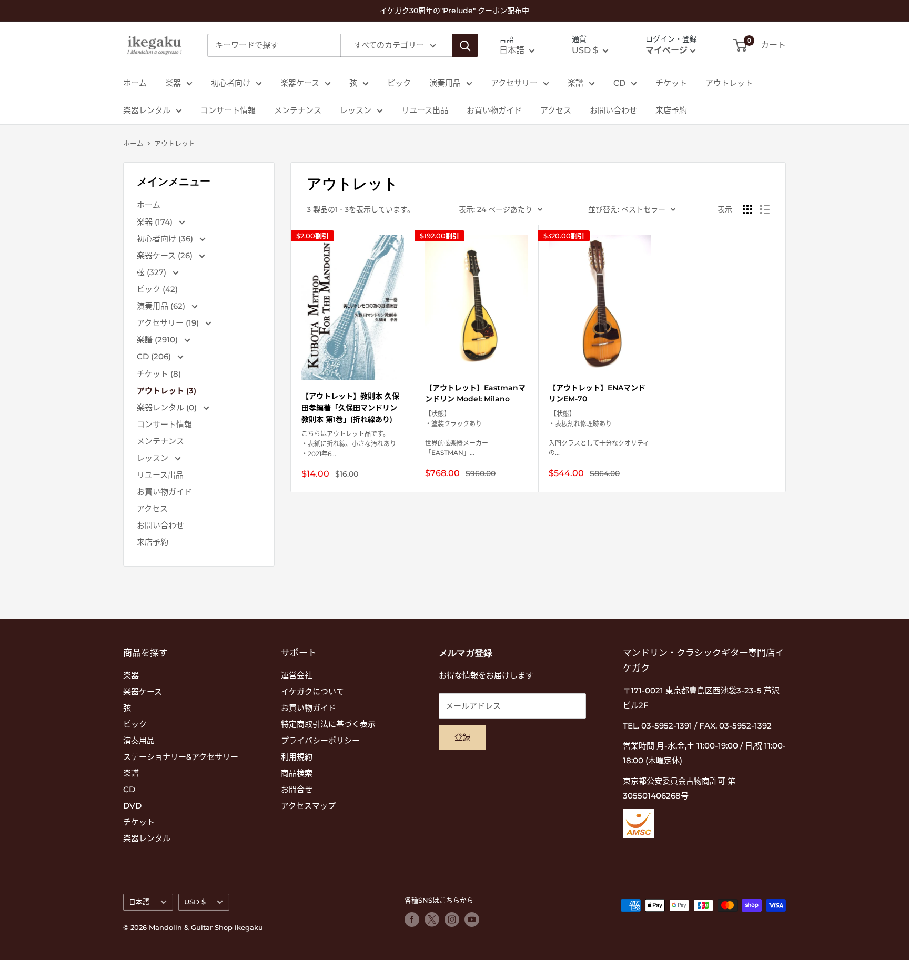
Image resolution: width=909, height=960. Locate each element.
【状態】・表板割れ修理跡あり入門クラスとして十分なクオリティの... (599, 433)
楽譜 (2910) (158, 340)
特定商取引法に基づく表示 (328, 724)
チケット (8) (159, 374)
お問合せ (296, 789)
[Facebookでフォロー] (412, 919)
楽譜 (575, 83)
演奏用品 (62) (162, 306)
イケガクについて (312, 691)
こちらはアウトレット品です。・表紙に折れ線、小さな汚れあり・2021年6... (348, 443)
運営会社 (296, 675)
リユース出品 (424, 110)
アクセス (555, 110)
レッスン (355, 110)
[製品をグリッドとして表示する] (747, 209)
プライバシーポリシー (320, 740)
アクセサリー (514, 83)
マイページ (666, 50)
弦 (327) (152, 272)
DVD (132, 806)
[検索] (465, 45)
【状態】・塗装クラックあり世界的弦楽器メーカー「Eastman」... (456, 433)
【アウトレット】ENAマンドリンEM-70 (597, 393)
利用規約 (296, 757)
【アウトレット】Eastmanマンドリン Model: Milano (475, 393)
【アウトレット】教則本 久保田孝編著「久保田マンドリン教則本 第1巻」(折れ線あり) (350, 407)
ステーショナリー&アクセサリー (180, 757)
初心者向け (230, 83)
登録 (462, 737)
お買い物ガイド (494, 110)
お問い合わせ (613, 110)
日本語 (139, 902)
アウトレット (729, 83)
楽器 (173, 83)
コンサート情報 (228, 110)
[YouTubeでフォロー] (471, 919)
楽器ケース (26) (166, 255)
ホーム (135, 83)
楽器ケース (299, 83)
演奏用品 (445, 83)
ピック (399, 83)
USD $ (195, 902)
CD (619, 83)
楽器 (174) (156, 222)
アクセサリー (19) (169, 323)
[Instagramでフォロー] (452, 919)
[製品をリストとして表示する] (765, 209)
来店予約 (671, 110)
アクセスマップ (308, 806)
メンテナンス (297, 110)
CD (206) (155, 356)
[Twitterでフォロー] (432, 919)
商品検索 (296, 773)
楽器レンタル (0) (168, 407)
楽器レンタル (146, 110)
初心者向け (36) (166, 239)
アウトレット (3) (166, 391)
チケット (671, 83)
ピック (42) (157, 289)
